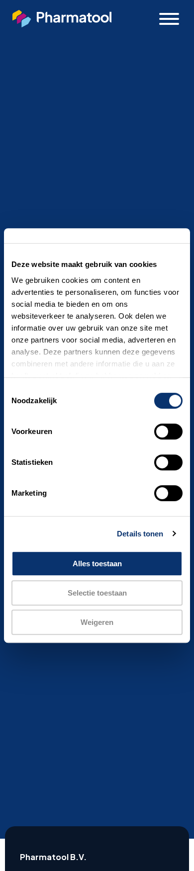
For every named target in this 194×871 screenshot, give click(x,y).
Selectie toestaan (97, 593)
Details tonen (140, 533)
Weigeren (97, 622)
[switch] (168, 431)
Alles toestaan (97, 563)
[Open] (169, 19)
